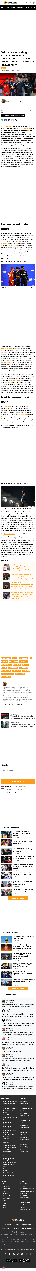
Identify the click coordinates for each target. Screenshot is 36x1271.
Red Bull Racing (23, 658)
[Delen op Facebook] (5, 120)
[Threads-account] (31, 1254)
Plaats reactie (18, 781)
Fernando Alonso (14, 380)
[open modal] (34, 3)
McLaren (8, 406)
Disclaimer (30, 1228)
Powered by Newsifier (18, 1264)
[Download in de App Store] (24, 1260)
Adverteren (15, 1228)
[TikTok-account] (18, 1254)
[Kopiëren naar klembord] (16, 120)
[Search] (27, 3)
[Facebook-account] (10, 1254)
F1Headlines (6, 1228)
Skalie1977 (9, 1082)
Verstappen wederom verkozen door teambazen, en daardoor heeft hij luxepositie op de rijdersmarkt (22, 595)
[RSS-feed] (22, 1254)
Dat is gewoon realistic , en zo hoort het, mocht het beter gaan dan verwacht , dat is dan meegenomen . (18, 1060)
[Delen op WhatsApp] (2, 120)
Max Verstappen (25, 128)
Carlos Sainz (5, 417)
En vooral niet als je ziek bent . (12, 1051)
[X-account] (5, 1254)
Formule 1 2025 (20, 673)
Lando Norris (16, 670)
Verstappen (11, 7)
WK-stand (29, 7)
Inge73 (8, 1010)
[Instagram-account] (14, 1254)
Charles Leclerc (13, 246)
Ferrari (3, 250)
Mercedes (7, 362)
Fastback (9, 1038)
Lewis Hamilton (9, 534)
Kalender (20, 7)
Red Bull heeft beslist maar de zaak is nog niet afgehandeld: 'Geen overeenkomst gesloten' (22, 577)
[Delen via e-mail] (12, 120)
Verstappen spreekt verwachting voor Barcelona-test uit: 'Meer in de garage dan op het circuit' (22, 568)
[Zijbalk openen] (2, 3)
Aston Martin (16, 664)
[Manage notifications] (3, 1267)
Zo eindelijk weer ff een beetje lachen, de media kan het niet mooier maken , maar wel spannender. (17, 1034)
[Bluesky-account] (26, 1254)
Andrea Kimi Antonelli (7, 673)
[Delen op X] (9, 120)
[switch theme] (30, 3)
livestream (5, 243)
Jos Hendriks (10, 1000)
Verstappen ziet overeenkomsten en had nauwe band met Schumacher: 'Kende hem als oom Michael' (22, 586)
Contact (23, 1228)
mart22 (8, 1019)
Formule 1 (17, 1224)
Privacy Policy (26, 1224)
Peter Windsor (6, 126)
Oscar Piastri (23, 415)
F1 (5, 7)
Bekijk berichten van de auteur (13, 704)
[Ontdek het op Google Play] (11, 1260)
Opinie (3, 68)
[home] (2, 7)
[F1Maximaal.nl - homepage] (10, 2)
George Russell (6, 348)
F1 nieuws (4, 661)
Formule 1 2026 (5, 677)
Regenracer (10, 1028)
